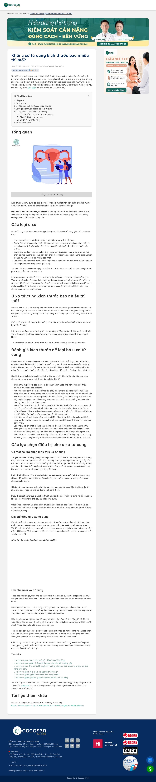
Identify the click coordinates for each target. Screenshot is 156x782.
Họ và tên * (59, 369)
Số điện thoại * (61, 379)
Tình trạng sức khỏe (63, 390)
